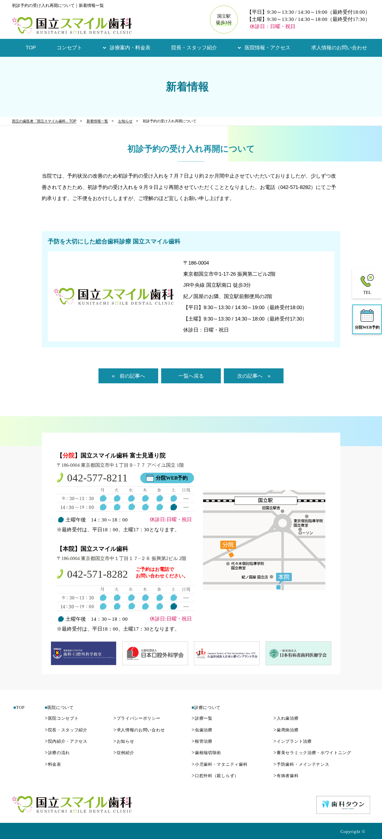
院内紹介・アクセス (66, 741)
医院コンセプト (62, 718)
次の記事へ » (253, 376)
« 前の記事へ (128, 376)
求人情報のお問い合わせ (339, 48)
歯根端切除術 (206, 752)
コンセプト (69, 48)
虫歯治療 (202, 730)
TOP (31, 48)
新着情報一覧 (97, 121)
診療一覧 (202, 718)
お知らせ (125, 121)
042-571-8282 (97, 574)
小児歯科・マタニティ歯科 (219, 764)
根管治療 (202, 741)
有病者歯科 (285, 776)
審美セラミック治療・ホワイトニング (312, 752)
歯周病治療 (285, 730)
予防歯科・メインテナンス (301, 764)
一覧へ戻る (191, 376)
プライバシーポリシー (137, 718)
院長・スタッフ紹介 (194, 48)
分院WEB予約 (172, 478)
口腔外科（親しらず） (215, 776)
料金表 (53, 764)
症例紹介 (123, 752)
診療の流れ (57, 752)
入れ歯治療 (285, 718)
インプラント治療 (292, 741)
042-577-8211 (97, 478)
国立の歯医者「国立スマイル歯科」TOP (44, 121)
